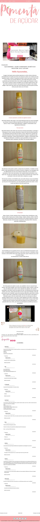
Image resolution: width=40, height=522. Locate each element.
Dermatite (25, 334)
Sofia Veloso (7, 346)
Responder (34, 355)
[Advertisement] (20, 33)
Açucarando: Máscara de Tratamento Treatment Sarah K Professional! (27, 51)
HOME (2, 1)
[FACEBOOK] (14, 518)
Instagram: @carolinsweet (8, 408)
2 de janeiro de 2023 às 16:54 (9, 444)
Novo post (5, 352)
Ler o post (28, 57)
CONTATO (5, 1)
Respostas (6, 373)
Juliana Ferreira (7, 375)
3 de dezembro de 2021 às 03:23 (10, 423)
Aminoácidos (16, 334)
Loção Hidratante (34, 334)
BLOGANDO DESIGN (31, 520)
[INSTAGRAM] (20, 518)
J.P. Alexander (7, 384)
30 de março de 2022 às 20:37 (10, 414)
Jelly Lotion (29, 334)
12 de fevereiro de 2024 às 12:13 (11, 486)
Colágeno (21, 334)
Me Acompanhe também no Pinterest (9, 409)
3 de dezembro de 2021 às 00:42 (10, 401)
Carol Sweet (6, 400)
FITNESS (13, 1)
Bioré (19, 334)
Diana (5, 422)
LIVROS (10, 1)
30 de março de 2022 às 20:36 (10, 376)
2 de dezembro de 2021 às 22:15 (10, 385)
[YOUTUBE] (22, 518)
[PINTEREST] (25, 518)
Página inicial (20, 513)
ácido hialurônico (10, 334)
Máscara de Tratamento (27, 47)
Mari (5, 366)
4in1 (6, 334)
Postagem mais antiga (36, 513)
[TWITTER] (17, 518)
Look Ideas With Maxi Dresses (10, 429)
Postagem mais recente (3, 513)
